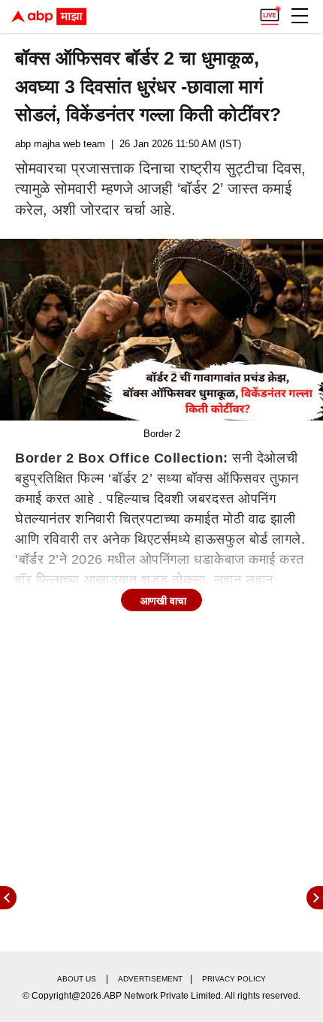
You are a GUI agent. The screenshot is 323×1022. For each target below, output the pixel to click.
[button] (299, 15)
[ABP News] (314, 897)
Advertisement (150, 979)
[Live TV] (270, 12)
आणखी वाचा (163, 601)
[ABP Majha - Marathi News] (48, 17)
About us (76, 979)
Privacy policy (234, 979)
